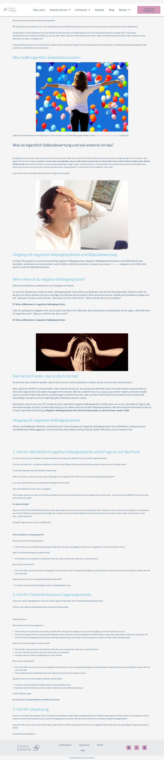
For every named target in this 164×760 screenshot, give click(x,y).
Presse (100, 745)
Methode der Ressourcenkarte (107, 135)
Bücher (123, 9)
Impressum (84, 745)
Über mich (39, 9)
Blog (111, 9)
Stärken (115, 264)
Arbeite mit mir (58, 9)
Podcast (99, 9)
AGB (82, 750)
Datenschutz (65, 745)
